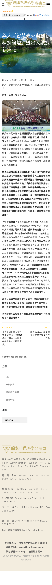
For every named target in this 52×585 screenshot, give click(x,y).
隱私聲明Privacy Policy (32, 543)
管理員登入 (10, 543)
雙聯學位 (10, 399)
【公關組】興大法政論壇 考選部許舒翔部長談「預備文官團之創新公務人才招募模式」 (12, 338)
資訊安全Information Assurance (25, 547)
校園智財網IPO (36, 551)
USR (8, 377)
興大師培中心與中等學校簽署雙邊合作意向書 (40, 335)
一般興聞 (10, 384)
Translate (44, 15)
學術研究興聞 (12, 392)
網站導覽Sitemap (16, 551)
